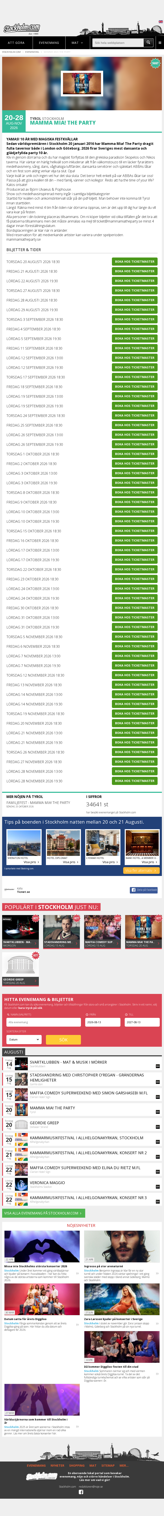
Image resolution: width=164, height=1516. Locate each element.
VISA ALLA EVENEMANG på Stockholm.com (41, 1213)
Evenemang (49, 43)
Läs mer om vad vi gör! (94, 1480)
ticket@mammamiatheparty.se (119, 221)
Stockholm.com (11, 51)
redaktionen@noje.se (91, 1486)
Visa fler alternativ (139, 870)
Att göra (16, 43)
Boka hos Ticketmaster (134, 261)
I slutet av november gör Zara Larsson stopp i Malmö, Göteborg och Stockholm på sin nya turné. (116, 1325)
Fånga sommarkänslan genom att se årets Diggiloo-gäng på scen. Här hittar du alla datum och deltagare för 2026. (35, 1326)
